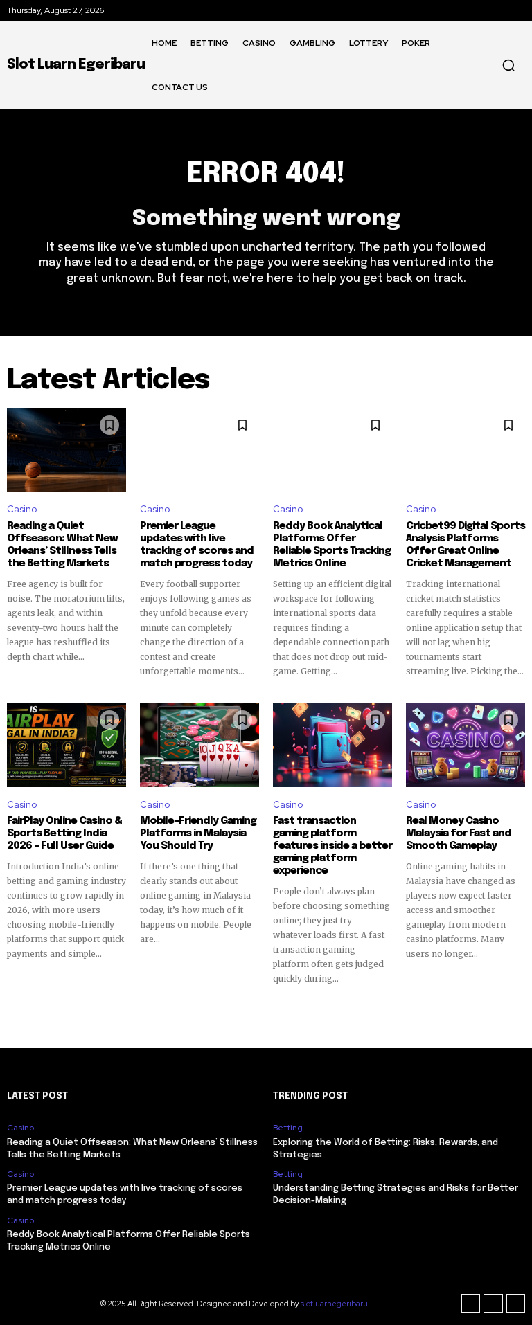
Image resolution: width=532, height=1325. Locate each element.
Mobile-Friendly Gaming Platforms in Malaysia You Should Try (198, 833)
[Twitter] (516, 1303)
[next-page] (516, 1010)
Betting (288, 1128)
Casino (22, 509)
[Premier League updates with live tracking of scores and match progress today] (199, 450)
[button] (508, 65)
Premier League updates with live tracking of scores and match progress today (197, 545)
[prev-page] (15, 1010)
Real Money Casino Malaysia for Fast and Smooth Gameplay (458, 833)
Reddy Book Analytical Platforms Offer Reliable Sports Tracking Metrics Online (332, 545)
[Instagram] (493, 1303)
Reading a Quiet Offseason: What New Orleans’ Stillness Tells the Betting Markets (62, 545)
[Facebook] (471, 1303)
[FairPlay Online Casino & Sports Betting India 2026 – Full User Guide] (66, 744)
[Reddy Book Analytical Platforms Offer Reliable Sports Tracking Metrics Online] (332, 450)
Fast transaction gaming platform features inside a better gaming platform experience (332, 845)
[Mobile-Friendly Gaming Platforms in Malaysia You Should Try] (199, 744)
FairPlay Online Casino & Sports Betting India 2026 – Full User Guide (64, 833)
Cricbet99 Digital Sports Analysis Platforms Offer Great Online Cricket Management (465, 545)
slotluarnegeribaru (334, 1303)
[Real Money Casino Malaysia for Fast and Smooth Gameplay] (465, 744)
